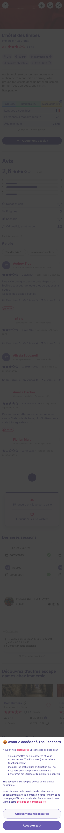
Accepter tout (32, 825)
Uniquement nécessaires (32, 813)
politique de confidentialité (31, 801)
